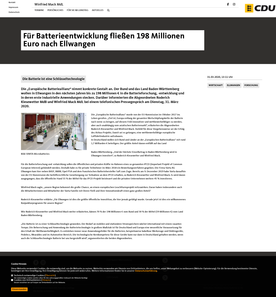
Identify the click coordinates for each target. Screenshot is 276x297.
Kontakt (12, 2)
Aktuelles (97, 10)
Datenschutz (14, 12)
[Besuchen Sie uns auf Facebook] (228, 5)
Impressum (13, 7)
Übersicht (50, 275)
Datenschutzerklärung (146, 271)
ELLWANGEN (233, 85)
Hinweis (46, 280)
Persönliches (55, 10)
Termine (39, 10)
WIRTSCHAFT (216, 85)
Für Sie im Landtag (77, 10)
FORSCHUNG (251, 85)
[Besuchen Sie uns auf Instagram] (234, 5)
